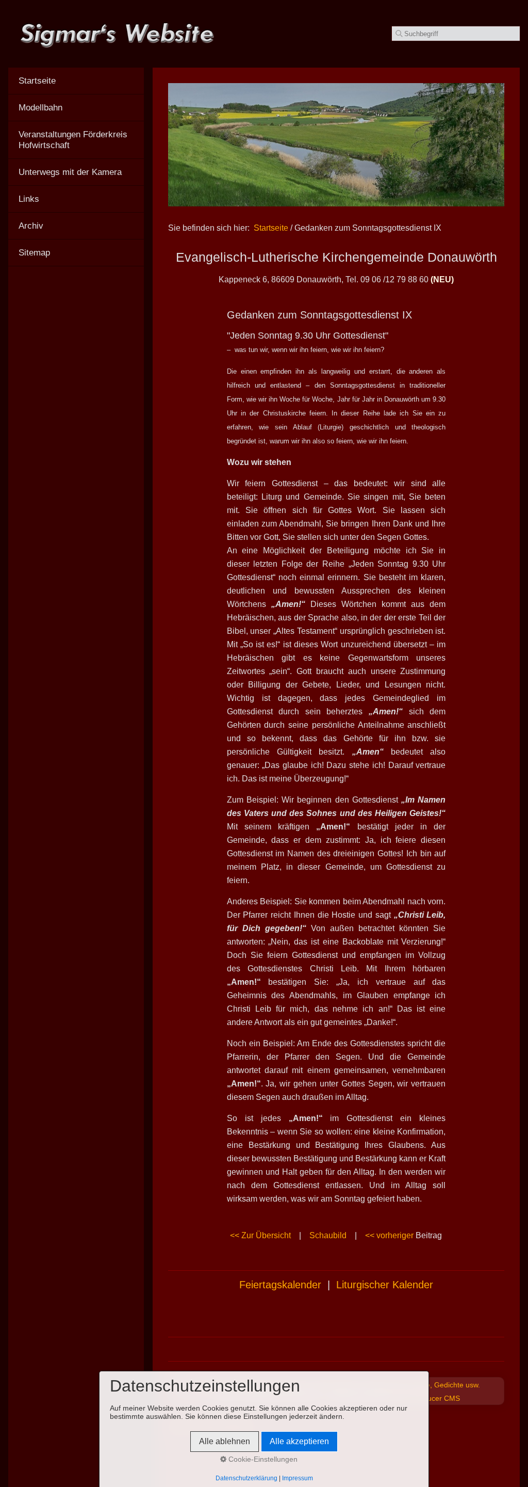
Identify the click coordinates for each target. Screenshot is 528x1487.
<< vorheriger (389, 1235)
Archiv (31, 225)
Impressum (297, 1478)
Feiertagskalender (280, 1284)
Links (29, 199)
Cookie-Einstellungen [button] (262, 1459)
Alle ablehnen (224, 1441)
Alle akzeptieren (299, 1441)
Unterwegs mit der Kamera (70, 172)
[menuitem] (76, 81)
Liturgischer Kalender (384, 1284)
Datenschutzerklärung (246, 1478)
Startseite (271, 227)
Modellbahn (40, 107)
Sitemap (34, 252)
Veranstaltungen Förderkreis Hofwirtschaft (73, 139)
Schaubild (327, 1235)
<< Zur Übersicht (260, 1235)
